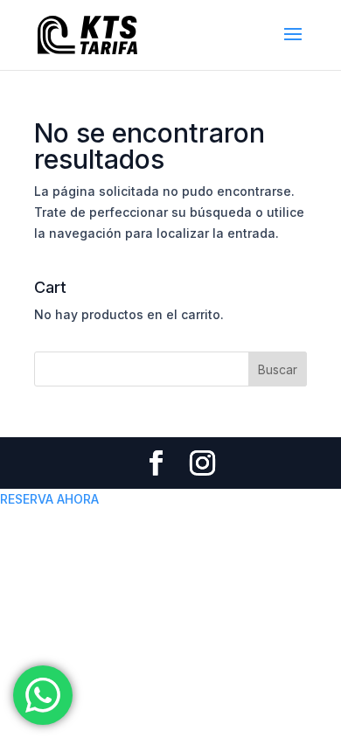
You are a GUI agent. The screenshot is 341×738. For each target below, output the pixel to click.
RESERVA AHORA (49, 498)
